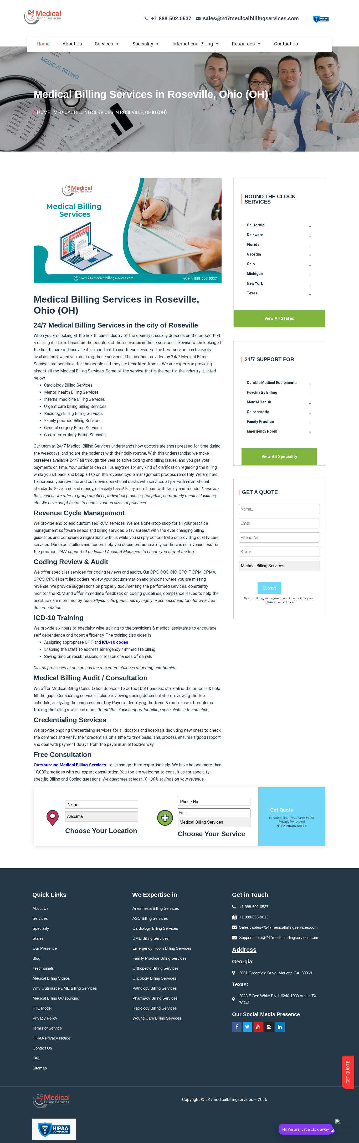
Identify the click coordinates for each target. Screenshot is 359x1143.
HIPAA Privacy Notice (279, 602)
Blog (36, 958)
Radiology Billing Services (154, 1008)
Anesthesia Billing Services (155, 908)
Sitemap (40, 1068)
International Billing (192, 43)
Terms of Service (47, 1028)
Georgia (254, 254)
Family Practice (260, 421)
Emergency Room (262, 431)
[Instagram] (269, 1027)
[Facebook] (237, 1027)
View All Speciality (279, 456)
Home (43, 43)
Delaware (255, 235)
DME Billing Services (150, 938)
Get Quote (281, 810)
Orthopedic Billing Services (155, 968)
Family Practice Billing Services (159, 958)
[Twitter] (247, 1027)
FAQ (36, 1058)
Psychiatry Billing (262, 392)
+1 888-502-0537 (171, 18)
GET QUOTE (348, 1072)
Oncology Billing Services (154, 978)
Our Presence (45, 948)
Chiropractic (258, 412)
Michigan (255, 274)
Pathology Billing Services (154, 988)
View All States (279, 318)
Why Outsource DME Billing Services (65, 988)
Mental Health (259, 402)
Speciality (142, 43)
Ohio (251, 264)
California (255, 225)
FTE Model (42, 1008)
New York (255, 283)
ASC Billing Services (150, 918)
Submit (269, 588)
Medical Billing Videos (51, 978)
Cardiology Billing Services (155, 928)
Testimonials (43, 968)
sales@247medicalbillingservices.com (251, 18)
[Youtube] (258, 1027)
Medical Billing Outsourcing (56, 998)
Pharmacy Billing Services (155, 998)
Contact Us (286, 43)
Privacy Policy (298, 598)
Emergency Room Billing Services (161, 948)
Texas (252, 293)
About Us (72, 43)
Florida (253, 244)
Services (104, 43)
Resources (243, 43)
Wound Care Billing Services (156, 1018)
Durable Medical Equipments (272, 383)
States (38, 938)
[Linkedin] (280, 1027)
